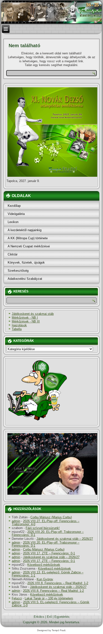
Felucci (17, 598)
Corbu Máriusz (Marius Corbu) (51, 517)
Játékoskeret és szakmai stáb (33, 314)
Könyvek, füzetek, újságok (26, 262)
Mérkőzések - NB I (25, 317)
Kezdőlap (14, 206)
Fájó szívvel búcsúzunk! (43, 528)
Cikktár (12, 254)
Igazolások (19, 325)
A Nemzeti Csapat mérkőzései (29, 246)
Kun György (45, 579)
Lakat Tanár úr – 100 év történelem (49, 598)
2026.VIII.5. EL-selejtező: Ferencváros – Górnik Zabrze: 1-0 (50, 603)
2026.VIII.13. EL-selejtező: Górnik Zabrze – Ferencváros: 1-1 (47, 574)
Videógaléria (16, 214)
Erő (49, 616)
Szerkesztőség (18, 270)
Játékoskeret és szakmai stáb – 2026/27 (64, 538)
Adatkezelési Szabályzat (25, 279)
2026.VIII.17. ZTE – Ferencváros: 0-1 (49, 553)
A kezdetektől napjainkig (24, 230)
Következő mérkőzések (43, 564)
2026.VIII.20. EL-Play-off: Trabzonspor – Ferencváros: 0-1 (48, 533)
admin (16, 521)
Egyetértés (61, 616)
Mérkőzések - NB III (26, 321)
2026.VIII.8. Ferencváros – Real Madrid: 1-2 (57, 583)
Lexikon (13, 222)
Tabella (17, 329)
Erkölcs (39, 616)
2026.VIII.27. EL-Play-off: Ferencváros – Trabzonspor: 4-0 (45, 522)
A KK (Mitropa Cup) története (28, 238)
